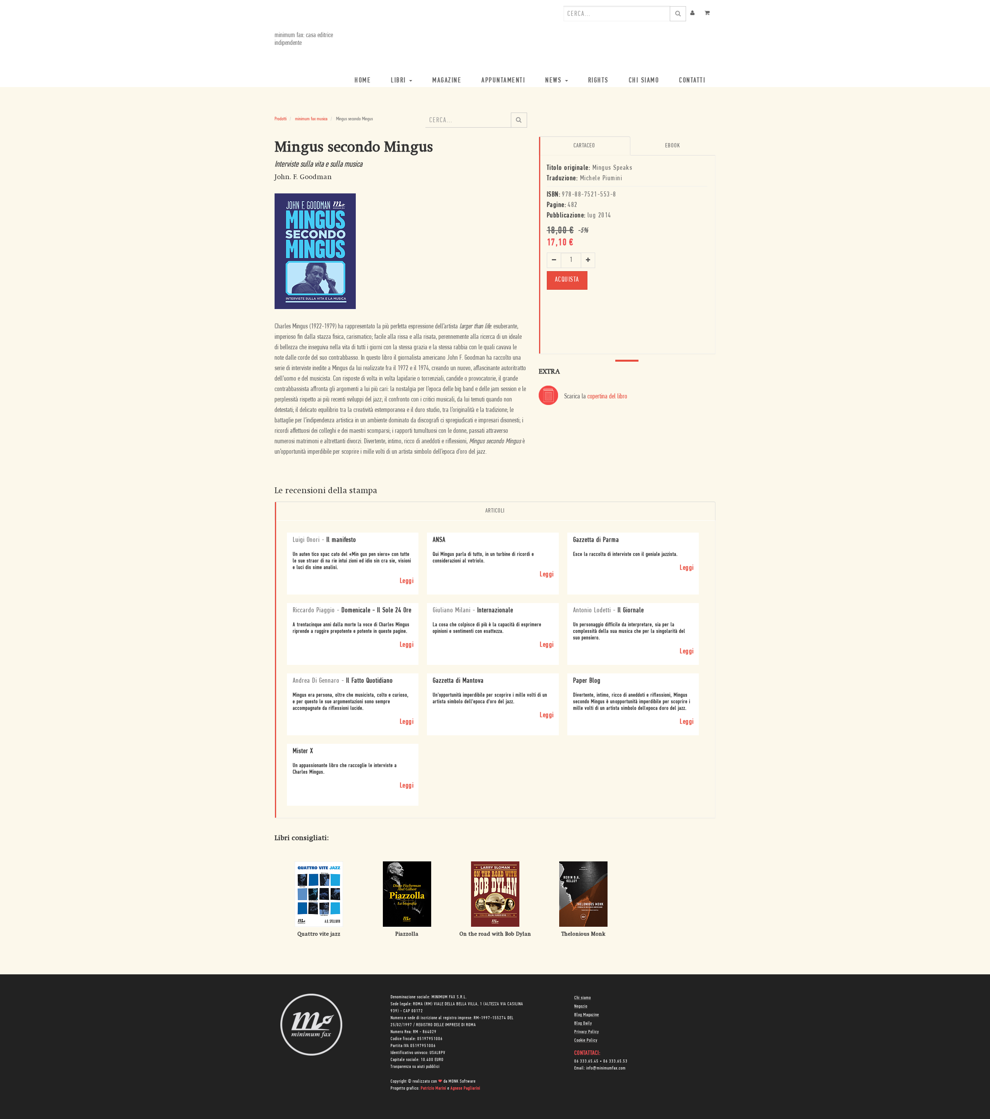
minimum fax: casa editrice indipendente (304, 39)
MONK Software (462, 1081)
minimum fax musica (311, 118)
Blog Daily (583, 1023)
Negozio (580, 1006)
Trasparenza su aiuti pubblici (415, 1066)
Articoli (495, 511)
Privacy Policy (586, 1032)
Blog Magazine (586, 1015)
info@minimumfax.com (606, 1068)
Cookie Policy (585, 1040)
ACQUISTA (567, 280)
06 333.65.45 (586, 1061)
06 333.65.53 (615, 1061)
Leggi (407, 581)
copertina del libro (607, 396)
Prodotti (281, 118)
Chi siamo (582, 998)
